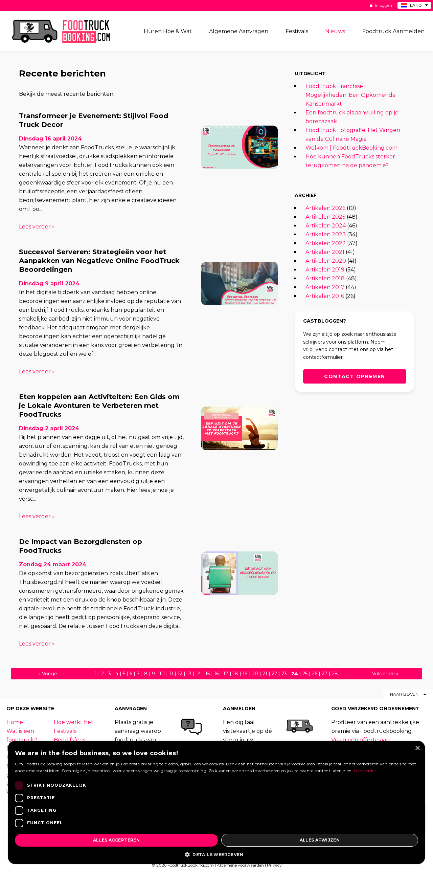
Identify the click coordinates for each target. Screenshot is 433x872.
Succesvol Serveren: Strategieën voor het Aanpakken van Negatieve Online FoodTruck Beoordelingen (99, 261)
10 (162, 674)
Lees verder (365, 770)
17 (225, 674)
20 (255, 674)
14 (198, 674)
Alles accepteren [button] (116, 840)
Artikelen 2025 (325, 217)
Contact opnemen (354, 376)
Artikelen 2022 (325, 243)
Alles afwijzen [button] (320, 840)
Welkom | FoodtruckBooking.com (351, 148)
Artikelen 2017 (324, 287)
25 (304, 674)
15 (207, 674)
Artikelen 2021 (324, 252)
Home (14, 722)
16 (216, 674)
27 (324, 674)
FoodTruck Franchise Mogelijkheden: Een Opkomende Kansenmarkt (350, 95)
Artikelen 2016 (324, 296)
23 (284, 674)
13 (189, 674)
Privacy (274, 865)
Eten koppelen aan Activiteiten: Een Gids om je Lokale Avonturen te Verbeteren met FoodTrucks (99, 405)
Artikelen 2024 (325, 225)
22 (274, 674)
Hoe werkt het (73, 722)
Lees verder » (37, 226)
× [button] (417, 748)
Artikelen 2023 (325, 234)
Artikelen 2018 (325, 278)
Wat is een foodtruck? (21, 735)
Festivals (65, 731)
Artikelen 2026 (325, 208)
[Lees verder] (239, 147)
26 (314, 674)
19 (245, 674)
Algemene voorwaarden (240, 865)
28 (335, 674)
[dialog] (216, 802)
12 (180, 674)
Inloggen (383, 5)
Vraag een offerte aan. (361, 740)
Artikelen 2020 (325, 261)
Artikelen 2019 (324, 269)
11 (171, 674)
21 (265, 674)
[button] (216, 854)
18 (235, 674)
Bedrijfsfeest (71, 740)
